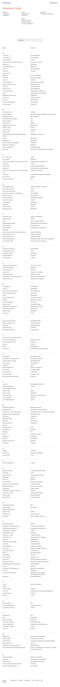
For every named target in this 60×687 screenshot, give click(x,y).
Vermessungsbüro (40, 568)
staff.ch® (4, 552)
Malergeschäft (37, 55)
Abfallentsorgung (34, 286)
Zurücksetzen (21, 40)
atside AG (5, 93)
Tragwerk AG (5, 591)
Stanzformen (41, 384)
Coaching (33, 166)
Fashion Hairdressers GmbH (8, 251)
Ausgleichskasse (34, 95)
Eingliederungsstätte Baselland (9, 223)
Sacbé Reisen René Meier (8, 523)
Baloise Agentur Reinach (8, 116)
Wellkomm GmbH (6, 638)
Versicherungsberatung (35, 68)
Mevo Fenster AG (6, 429)
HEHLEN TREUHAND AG (8, 297)
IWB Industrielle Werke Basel (9, 329)
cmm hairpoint (6, 163)
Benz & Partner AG (7, 123)
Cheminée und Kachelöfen (36, 241)
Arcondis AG (5, 86)
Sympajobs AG (6, 576)
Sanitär (32, 195)
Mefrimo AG (5, 420)
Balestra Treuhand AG (7, 114)
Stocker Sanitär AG (7, 557)
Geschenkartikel (34, 174)
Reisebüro (33, 218)
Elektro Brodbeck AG (7, 225)
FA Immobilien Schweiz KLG (9, 248)
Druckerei (33, 127)
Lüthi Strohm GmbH (7, 395)
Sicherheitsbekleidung (35, 495)
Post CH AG (5, 479)
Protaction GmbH (6, 495)
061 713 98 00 (36, 680)
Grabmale (38, 274)
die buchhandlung (6, 202)
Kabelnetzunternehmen (35, 325)
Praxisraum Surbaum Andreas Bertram (11, 484)
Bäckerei (32, 265)
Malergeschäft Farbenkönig (8, 407)
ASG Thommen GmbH (7, 91)
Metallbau (33, 123)
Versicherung (33, 104)
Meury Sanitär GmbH (7, 427)
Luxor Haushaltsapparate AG (8, 399)
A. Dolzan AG (5, 55)
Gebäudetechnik (34, 306)
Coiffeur (32, 157)
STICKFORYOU (6, 555)
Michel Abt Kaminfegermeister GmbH (10, 376)
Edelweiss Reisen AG (7, 218)
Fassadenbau (36, 221)
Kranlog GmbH (6, 369)
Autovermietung (34, 102)
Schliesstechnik (34, 276)
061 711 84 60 (28, 20)
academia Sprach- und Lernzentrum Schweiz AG (13, 62)
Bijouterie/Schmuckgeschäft (36, 561)
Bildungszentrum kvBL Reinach (9, 125)
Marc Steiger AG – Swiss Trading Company (12, 411)
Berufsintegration (43, 223)
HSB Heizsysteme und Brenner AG (10, 306)
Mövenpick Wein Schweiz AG (9, 440)
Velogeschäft (33, 532)
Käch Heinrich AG (6, 356)
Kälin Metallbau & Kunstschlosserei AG (11, 358)
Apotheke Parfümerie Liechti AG (9, 84)
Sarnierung (33, 492)
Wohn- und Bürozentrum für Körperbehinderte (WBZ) (14, 647)
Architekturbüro (34, 371)
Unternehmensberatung (35, 86)
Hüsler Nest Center (6, 310)
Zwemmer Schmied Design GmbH (10, 666)
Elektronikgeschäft (34, 346)
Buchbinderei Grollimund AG (9, 144)
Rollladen (38, 548)
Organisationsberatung (39, 166)
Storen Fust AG (6, 559)
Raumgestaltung (47, 174)
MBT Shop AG (6, 416)
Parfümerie (37, 84)
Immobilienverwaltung (35, 114)
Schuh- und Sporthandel (36, 75)
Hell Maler (5, 299)
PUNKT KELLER (6, 497)
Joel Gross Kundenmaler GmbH (9, 342)
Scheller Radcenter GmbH (8, 532)
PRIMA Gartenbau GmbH (8, 486)
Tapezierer (39, 299)
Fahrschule (33, 477)
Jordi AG (4, 346)
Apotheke (33, 84)
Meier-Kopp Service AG (8, 423)
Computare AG (6, 168)
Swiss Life (5, 570)
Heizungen (33, 77)
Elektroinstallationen (35, 225)
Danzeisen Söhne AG (7, 195)
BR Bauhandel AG (6, 140)
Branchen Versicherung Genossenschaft (11, 142)
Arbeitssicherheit (34, 91)
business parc (5, 149)
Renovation (39, 409)
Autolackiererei (34, 278)
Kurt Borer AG (6, 313)
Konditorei (39, 367)
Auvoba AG (5, 99)
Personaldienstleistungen (36, 304)
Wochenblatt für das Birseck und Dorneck (11, 645)
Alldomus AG (5, 71)
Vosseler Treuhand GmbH (8, 624)
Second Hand (41, 134)
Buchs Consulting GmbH (8, 147)
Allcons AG (5, 68)
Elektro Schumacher (7, 227)
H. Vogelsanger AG (7, 286)
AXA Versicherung (6, 104)
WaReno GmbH (6, 636)
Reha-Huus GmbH (6, 507)
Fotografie (33, 199)
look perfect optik (6, 390)
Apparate (32, 399)
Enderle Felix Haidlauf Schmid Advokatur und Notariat (14, 232)
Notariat (32, 191)
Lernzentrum (33, 62)
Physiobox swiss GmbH (7, 470)
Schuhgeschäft (51, 238)
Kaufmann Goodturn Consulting (9, 360)
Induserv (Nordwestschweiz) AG (9, 320)
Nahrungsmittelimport (35, 290)
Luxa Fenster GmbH (7, 397)
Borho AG (5, 138)
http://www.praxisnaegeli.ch (27, 23)
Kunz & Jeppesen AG (7, 371)
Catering (32, 475)
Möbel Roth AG (6, 436)
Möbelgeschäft (41, 174)
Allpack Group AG (6, 73)
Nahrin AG (5, 450)
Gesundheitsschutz (42, 91)
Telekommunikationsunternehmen (38, 574)
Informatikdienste (34, 93)
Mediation (37, 638)
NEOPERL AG (6, 452)
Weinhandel (33, 440)
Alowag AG (5, 79)
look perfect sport (6, 393)
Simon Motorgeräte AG (7, 546)
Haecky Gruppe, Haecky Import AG (10, 291)
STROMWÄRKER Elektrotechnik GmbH (11, 563)
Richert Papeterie (6, 514)
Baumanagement (34, 420)
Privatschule (39, 62)
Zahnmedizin (40, 481)
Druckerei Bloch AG (7, 206)
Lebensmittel (33, 327)
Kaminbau (44, 241)
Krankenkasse (33, 170)
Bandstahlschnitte (34, 384)
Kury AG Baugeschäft (7, 374)
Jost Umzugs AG (6, 348)
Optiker (32, 365)
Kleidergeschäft (34, 438)
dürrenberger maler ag (7, 208)
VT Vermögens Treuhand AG (9, 626)
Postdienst (33, 479)
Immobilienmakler (34, 193)
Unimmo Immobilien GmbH (8, 605)
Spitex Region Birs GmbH (8, 550)
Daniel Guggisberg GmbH (8, 186)
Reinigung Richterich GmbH (8, 509)
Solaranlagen (38, 77)
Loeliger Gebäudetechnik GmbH (9, 388)
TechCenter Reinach (7, 588)
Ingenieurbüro (34, 568)
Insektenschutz (34, 267)
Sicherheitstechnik (41, 276)
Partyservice (37, 339)
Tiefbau (37, 374)
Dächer (32, 57)
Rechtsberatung (34, 64)
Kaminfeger (33, 376)
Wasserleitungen (39, 492)
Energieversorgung (34, 329)
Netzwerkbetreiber (42, 93)
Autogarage (33, 97)
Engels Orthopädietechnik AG (9, 238)
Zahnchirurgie (34, 481)
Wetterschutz (44, 559)
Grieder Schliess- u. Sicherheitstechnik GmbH (12, 276)
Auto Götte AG (6, 97)
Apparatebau (33, 79)
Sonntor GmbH (6, 548)
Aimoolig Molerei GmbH (8, 66)
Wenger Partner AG (7, 640)
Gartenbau (33, 486)
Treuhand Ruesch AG (7, 593)
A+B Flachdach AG (7, 57)
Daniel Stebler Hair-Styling (8, 188)
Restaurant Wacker (6, 511)
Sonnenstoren (44, 186)
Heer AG (4, 295)
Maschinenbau (39, 216)
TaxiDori (4, 586)
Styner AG (5, 566)
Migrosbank (5, 431)
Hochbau (42, 221)
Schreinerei (33, 418)
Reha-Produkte (44, 238)
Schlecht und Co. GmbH (8, 535)
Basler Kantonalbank (7, 121)
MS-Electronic (6, 443)
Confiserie (39, 265)
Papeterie (38, 514)
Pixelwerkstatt (5, 472)
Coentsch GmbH (6, 166)
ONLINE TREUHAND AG (8, 462)
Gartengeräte (33, 546)
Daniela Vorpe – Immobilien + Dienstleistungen (12, 193)
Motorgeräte (39, 546)
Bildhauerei (33, 274)
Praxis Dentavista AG (7, 481)
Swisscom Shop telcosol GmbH (9, 572)
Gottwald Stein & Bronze (8, 274)
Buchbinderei (33, 144)
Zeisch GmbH (5, 659)
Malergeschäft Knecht (7, 409)
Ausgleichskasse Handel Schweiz (9, 95)
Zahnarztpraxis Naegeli (7, 657)
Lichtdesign (33, 442)
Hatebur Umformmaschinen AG (9, 293)
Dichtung (32, 628)
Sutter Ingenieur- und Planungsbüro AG (11, 568)
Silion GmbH (5, 543)
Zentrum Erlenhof (6, 661)
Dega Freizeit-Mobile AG (8, 197)
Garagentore (38, 186)
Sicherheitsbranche (34, 539)
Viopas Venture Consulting (8, 622)
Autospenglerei (41, 278)
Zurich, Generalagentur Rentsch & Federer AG (12, 663)
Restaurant (33, 511)
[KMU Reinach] (7, 2)
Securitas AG (5, 539)
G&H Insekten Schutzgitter (8, 267)
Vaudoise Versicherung (7, 619)
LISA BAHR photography (8, 386)
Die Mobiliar (5, 204)
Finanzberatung (34, 161)
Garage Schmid (6, 272)
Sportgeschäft (33, 393)
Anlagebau (33, 234)
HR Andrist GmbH (6, 304)
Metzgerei (33, 339)
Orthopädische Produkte (36, 238)
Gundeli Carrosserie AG (7, 278)
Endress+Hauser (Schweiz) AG (9, 234)
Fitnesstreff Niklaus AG (7, 255)
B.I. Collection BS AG (7, 112)
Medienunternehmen (35, 645)
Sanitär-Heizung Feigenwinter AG (10, 528)
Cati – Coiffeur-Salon (7, 157)
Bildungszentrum (34, 125)
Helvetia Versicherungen (8, 302)
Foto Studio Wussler (7, 257)
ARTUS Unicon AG (7, 88)
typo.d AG (5, 595)
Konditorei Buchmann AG (8, 367)
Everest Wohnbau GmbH (8, 241)
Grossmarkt (33, 490)
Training (43, 470)
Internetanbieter (34, 572)
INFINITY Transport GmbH (8, 323)
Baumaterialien (34, 140)
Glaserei (32, 132)
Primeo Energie (6, 488)
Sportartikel (52, 411)
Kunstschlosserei (34, 358)
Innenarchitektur (34, 308)
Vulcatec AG (5, 628)
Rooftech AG (5, 516)
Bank (32, 116)
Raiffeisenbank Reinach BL (8, 505)
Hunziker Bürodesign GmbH (8, 308)
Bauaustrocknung (34, 99)
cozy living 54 (5, 174)
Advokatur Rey (6, 64)
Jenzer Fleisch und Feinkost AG (9, 339)
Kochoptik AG (6, 365)
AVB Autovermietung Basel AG (9, 102)
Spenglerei (36, 57)
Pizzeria (42, 475)
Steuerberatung (34, 297)
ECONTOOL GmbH (7, 216)
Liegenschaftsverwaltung (46, 114)
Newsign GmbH (6, 455)
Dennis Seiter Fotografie (8, 200)
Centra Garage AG (6, 159)
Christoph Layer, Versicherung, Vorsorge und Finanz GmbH (15, 161)
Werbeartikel (33, 554)
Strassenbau (33, 374)
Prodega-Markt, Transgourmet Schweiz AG (12, 490)
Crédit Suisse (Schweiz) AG (8, 178)
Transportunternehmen (35, 323)
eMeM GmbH (5, 229)
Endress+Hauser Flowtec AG (8, 236)
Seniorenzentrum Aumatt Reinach (9, 541)
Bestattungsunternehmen (36, 356)
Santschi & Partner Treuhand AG (9, 530)
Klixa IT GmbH (6, 363)
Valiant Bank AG (6, 615)
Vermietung (33, 71)
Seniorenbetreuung (34, 541)
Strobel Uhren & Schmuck (8, 561)
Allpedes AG (5, 75)
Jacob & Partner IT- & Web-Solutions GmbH (12, 337)
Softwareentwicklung (35, 82)
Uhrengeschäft (46, 561)
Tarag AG (5, 584)
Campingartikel (34, 197)
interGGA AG (5, 325)
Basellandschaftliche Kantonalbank (10, 118)
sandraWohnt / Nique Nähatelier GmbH (11, 526)
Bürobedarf (33, 514)
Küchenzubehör (34, 295)
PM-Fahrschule (6, 477)
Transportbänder (34, 288)
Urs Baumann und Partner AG (9, 607)
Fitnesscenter (33, 255)
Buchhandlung (34, 202)
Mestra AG (5, 425)
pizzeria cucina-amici (7, 475)
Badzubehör (33, 452)
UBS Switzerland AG (7, 603)
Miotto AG (5, 434)
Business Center (34, 149)
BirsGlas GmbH (6, 132)
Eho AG (4, 221)
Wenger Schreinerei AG (7, 643)
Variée (4, 617)
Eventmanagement (41, 395)
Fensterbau (33, 186)
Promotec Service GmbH (8, 492)
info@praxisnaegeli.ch (26, 22)
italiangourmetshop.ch (7, 327)
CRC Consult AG (6, 176)
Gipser (32, 55)
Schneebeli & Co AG (7, 537)
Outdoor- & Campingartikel (43, 411)
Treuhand (33, 59)
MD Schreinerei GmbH (7, 418)
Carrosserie (38, 97)
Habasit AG (5, 288)
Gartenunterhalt (38, 486)
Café (36, 265)
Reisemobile (40, 197)
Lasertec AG (5, 384)
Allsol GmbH (5, 77)
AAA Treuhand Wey (7, 60)
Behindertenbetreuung (35, 223)
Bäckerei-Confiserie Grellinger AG (10, 265)
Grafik (32, 455)
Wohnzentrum (41, 661)
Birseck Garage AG (7, 129)
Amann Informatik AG (7, 82)
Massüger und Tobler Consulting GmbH (11, 414)
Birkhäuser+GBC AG (7, 127)
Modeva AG (5, 438)
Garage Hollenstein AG (7, 269)
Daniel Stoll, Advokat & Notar (9, 191)
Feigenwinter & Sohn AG (8, 253)
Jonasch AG (5, 344)
